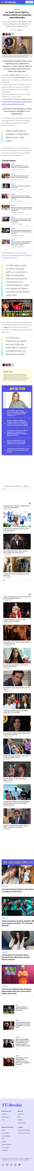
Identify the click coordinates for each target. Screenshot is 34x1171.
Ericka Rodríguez (21, 235)
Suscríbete (29, 2)
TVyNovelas (18, 1049)
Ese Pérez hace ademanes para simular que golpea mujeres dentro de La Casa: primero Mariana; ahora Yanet (16, 991)
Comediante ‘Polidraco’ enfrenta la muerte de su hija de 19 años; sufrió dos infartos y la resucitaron (21, 232)
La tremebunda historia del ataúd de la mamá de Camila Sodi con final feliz (20, 176)
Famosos (17, 9)
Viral (17, 1005)
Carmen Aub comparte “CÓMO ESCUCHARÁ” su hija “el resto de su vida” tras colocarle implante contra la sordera (21, 243)
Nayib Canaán (20, 201)
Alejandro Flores (20, 29)
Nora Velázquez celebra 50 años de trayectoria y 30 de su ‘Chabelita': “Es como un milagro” (23, 1024)
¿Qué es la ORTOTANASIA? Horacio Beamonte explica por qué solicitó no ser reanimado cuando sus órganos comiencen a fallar (23, 1042)
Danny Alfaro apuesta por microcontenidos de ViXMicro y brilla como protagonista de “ (17, 413)
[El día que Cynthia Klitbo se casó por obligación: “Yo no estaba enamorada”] (6, 165)
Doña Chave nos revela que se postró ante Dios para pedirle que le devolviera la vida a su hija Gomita (21, 220)
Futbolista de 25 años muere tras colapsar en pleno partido (22, 1008)
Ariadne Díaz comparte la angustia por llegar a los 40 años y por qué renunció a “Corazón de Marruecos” (21, 209)
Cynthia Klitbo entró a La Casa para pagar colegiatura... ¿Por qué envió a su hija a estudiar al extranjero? (23, 1061)
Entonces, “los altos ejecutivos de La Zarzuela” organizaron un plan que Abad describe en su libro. (17, 255)
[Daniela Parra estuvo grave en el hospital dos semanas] (6, 186)
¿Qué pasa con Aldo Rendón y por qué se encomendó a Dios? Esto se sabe (18, 450)
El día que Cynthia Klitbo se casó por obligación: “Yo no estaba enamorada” (20, 166)
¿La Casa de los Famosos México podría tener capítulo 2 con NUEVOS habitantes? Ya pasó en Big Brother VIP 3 (17, 433)
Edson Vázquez (20, 224)
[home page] (10, 2)
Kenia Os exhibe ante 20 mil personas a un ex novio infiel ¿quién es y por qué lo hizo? (16, 442)
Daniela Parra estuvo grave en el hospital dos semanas (20, 186)
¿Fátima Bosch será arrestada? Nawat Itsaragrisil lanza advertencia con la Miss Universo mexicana (16, 957)
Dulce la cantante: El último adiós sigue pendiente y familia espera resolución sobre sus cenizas (21, 197)
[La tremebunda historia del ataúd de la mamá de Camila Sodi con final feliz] (6, 176)
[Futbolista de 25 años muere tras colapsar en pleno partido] (8, 1009)
